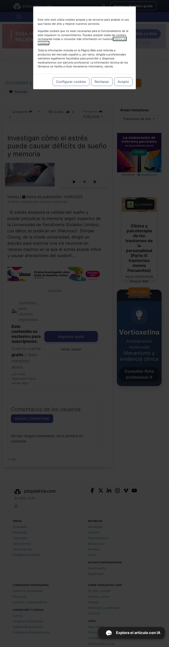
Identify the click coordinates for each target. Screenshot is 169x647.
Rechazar (102, 82)
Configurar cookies (71, 82)
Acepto (123, 82)
